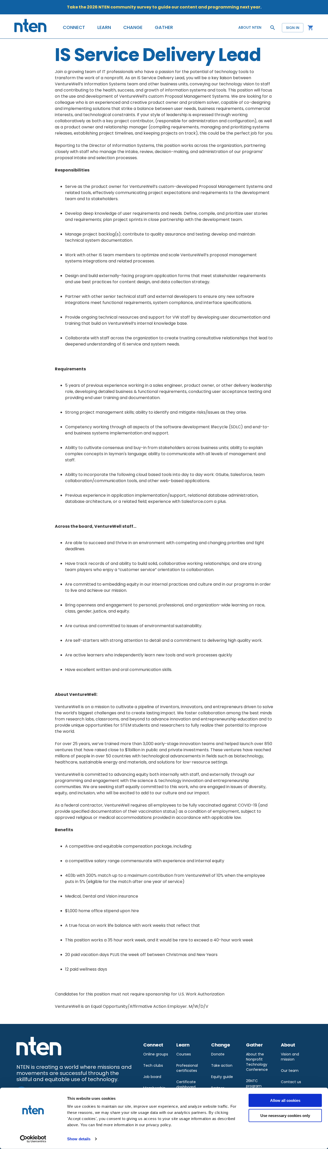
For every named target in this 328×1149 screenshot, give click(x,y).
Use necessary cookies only (285, 1115)
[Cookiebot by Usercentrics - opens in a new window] (33, 1139)
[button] (74, 27)
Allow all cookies (285, 1100)
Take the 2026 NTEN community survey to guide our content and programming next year (163, 7)
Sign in (292, 27)
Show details (78, 1139)
